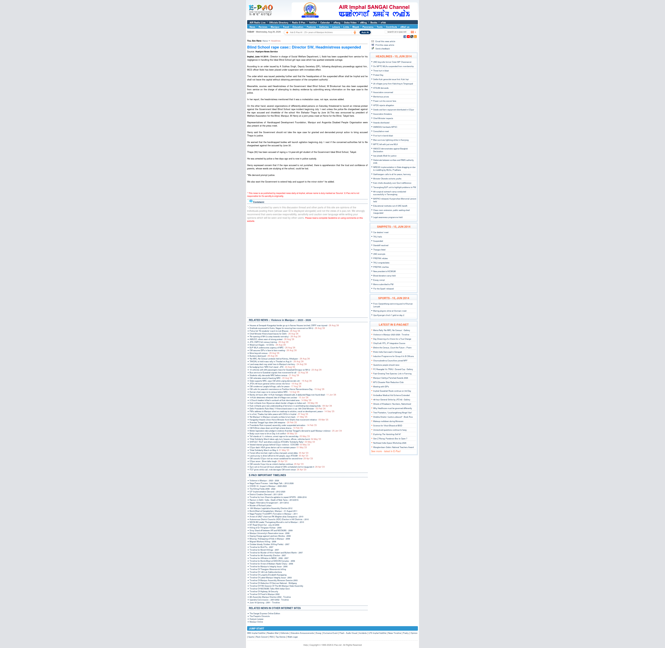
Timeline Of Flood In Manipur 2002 (265, 594)
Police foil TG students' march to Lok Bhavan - (275, 330)
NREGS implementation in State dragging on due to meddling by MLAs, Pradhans (394, 168)
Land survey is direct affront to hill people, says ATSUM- (279, 455)
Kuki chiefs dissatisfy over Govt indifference (392, 182)
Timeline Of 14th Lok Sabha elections (266, 572)
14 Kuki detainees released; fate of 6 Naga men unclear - (279, 397)
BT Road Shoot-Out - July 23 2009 (264, 524)
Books (373, 22)
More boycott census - (264, 353)
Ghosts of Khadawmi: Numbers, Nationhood (392, 403)
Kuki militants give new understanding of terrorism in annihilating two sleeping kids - (291, 405)
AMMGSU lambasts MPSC (385, 126)
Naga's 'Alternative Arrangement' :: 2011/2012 (269, 502)
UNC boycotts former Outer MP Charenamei (392, 61)
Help (305, 644)
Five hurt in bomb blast (383, 135)
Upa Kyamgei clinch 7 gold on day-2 (388, 315)
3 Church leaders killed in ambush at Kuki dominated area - (280, 400)
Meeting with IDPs (381, 386)
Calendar (325, 22)
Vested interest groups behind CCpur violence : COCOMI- (280, 444)
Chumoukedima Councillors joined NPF (390, 360)
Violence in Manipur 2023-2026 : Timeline (391, 334)
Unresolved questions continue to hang (389, 429)
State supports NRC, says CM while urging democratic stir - (281, 380)
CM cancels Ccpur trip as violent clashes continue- (277, 464)
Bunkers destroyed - (264, 355)
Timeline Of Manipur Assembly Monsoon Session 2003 (274, 580)
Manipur (275, 26)
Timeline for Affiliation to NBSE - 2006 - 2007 (269, 558)
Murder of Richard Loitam (261, 505)
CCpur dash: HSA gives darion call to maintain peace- (278, 447)
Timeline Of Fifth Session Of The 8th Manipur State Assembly (276, 585)
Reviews (263, 26)
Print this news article (384, 45)
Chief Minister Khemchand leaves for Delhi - (274, 333)
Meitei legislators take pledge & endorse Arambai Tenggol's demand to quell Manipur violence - (296, 430)
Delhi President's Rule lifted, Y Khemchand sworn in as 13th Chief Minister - (288, 408)
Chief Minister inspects (383, 118)
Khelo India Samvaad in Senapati (387, 351)
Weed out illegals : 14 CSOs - (268, 344)
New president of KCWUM (384, 271)
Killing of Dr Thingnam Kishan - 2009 (265, 527)
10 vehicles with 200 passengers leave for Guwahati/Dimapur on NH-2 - (286, 369)
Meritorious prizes (381, 96)
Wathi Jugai (292, 636)
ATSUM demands (381, 87)
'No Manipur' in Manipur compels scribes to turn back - (278, 416)
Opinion (414, 633)
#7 (387, 434)
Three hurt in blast (381, 70)
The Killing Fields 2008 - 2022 (262, 488)
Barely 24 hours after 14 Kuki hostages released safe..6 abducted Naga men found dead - (293, 394)
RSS (272, 636)
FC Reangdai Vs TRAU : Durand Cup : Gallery (393, 369)
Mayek (355, 26)
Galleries (324, 26)
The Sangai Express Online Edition (265, 613)
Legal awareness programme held (387, 217)
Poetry (406, 633)
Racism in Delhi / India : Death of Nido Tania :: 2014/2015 (274, 499)
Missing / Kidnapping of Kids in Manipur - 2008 (270, 538)
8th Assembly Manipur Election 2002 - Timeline (270, 596)
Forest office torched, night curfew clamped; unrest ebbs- (279, 452)
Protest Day (378, 74)
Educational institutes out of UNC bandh (390, 205)
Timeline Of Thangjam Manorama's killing (268, 569)
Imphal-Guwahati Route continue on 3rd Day (392, 390)
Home (265, 40)
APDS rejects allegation (383, 105)
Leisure (336, 26)
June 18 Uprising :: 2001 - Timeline (265, 602)
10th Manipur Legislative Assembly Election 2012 (271, 508)
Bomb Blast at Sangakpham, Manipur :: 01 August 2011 (273, 511)
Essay (318, 633)
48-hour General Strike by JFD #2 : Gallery (391, 399)
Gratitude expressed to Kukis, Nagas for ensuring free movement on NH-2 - (287, 328)
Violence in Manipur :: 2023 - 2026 (264, 480)
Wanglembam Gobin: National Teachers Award (393, 447)
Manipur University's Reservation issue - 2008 (269, 533)
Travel (286, 26)
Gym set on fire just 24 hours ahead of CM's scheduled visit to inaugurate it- (287, 466)
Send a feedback (382, 48)
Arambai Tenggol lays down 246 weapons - (273, 422)
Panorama (367, 26)
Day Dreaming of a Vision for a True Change (392, 338)
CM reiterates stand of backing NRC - (271, 378)
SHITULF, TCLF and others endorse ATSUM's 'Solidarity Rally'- (282, 441)
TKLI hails (377, 236)
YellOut (313, 22)
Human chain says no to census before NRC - (274, 391)
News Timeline (394, 633)
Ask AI (365, 32)
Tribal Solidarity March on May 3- (269, 450)
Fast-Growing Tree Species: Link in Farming (392, 373)
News (252, 26)
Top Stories (281, 636)
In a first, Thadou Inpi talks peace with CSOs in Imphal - (279, 414)
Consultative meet (381, 131)
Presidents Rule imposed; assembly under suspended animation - (283, 425)
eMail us (404, 26)
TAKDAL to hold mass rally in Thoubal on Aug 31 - (277, 361)
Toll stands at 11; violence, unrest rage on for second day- (280, 436)
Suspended (378, 241)
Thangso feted (379, 249)
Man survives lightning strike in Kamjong (391, 139)
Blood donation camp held (384, 275)
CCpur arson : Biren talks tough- (268, 461)
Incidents (363, 633)
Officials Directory (278, 22)
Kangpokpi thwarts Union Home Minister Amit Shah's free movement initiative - (289, 419)
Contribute (391, 26)
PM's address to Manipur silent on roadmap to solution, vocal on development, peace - (292, 411)
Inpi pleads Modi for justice (384, 155)
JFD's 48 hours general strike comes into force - (276, 383)
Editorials (285, 633)
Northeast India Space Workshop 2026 (389, 442)
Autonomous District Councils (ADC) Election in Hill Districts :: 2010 (279, 519)
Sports (251, 636)
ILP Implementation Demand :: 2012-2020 (267, 491)
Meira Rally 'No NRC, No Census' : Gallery (391, 330)
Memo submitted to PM (383, 284)
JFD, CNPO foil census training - (269, 342)
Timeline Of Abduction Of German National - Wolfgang (273, 583)
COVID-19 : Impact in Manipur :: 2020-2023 (268, 486)
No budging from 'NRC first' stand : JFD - (272, 367)
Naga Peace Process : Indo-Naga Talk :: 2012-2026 (272, 483)
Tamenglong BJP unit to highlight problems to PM (394, 187)
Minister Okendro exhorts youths (387, 178)
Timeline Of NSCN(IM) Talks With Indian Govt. (270, 588)
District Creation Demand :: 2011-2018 (266, 494)
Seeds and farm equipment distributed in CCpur (393, 109)
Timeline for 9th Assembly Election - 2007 (268, 555)
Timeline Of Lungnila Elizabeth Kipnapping (268, 574)
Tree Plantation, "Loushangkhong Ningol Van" (392, 412)
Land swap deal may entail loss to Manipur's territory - (278, 364)
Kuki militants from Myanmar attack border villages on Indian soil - (284, 403)
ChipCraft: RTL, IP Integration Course (389, 343)
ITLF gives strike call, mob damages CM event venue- (278, 469)
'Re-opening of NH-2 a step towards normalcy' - (275, 336)
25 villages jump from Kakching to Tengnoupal (393, 83)
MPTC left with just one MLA (385, 144)
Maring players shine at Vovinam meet (389, 310)
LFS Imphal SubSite (377, 633)
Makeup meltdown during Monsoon (388, 421)
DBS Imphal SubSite (256, 633)
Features (311, 26)
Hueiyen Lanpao (256, 618)
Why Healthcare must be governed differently (392, 408)
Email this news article (385, 41)
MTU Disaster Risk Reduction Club (388, 382)
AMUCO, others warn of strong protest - (272, 339)
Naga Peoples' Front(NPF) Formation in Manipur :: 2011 (274, 513)
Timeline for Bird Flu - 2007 (261, 547)
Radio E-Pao (298, 22)
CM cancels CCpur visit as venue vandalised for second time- (281, 458)
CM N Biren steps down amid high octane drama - (276, 428)
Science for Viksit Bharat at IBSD (387, 425)
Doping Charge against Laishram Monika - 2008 (270, 535)
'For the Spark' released (383, 288)
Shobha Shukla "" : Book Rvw (393, 416)
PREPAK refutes (380, 258)
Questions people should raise (386, 364)
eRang (337, 22)
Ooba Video (350, 22)
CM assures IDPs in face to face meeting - (273, 350)
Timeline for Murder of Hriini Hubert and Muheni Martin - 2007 (276, 552)
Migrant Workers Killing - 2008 (263, 541)
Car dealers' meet (380, 232)
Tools (380, 26)
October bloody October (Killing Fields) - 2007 (269, 544)
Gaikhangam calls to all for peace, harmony (392, 174)
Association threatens (382, 113)
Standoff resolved (380, 245)
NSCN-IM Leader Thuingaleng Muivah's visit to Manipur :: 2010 (277, 522)
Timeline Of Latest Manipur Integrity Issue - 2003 (271, 577)
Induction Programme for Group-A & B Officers (393, 356)
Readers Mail (273, 633)
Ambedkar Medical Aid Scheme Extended (391, 395)
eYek (383, 22)
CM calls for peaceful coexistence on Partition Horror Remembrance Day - (287, 389)
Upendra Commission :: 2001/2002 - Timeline (269, 599)
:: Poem (392, 347)
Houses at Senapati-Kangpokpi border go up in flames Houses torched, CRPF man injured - (294, 325)
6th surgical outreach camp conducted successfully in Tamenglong (389, 193)
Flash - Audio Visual (348, 633)
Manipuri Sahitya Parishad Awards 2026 (390, 377)
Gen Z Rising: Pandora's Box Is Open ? (390, 438)
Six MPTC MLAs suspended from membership (393, 66)
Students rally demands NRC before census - (274, 375)
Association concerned (383, 92)
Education (297, 26)
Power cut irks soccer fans (384, 100)
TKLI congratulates (381, 262)
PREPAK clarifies (381, 267)
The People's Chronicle (260, 616)
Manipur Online (256, 621)
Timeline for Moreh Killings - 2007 (264, 549)
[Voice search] (354, 32)
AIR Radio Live (257, 22)
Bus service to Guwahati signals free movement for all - (279, 372)
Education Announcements (302, 633)
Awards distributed (381, 122)
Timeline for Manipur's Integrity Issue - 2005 (268, 566)
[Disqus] (307, 269)
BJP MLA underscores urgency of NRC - (272, 347)
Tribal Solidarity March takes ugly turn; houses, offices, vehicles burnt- (285, 439)
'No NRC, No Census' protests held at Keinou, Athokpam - (280, 358)
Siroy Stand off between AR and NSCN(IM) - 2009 (271, 530)
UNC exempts (379, 254)
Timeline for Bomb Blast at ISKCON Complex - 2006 (272, 560)
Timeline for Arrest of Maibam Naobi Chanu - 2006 (271, 563)
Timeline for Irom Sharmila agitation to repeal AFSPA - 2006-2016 (278, 497)
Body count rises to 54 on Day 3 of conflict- (273, 433)
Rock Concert (262, 636)
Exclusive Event (330, 633)
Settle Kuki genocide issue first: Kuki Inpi (391, 79)
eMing (363, 22)
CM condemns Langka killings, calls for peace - (275, 386)
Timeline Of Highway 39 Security (264, 591)
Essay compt (379, 280)
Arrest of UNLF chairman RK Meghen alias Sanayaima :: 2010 (276, 516)
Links (346, 26)
